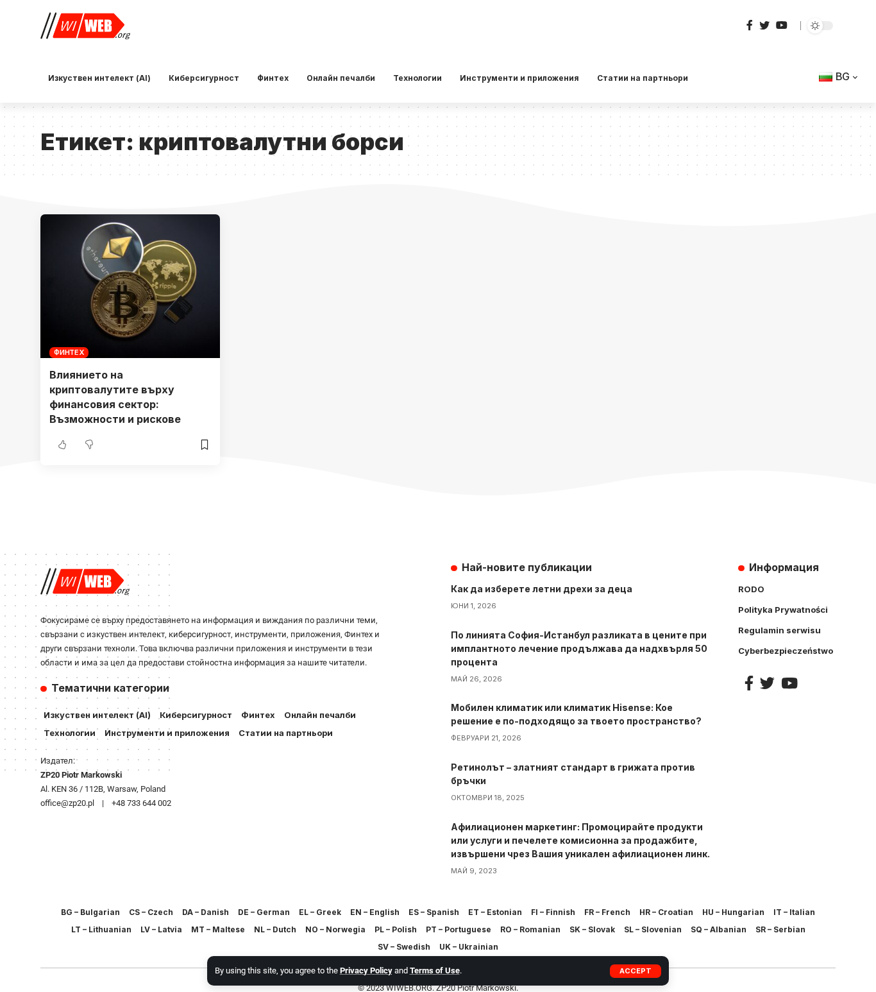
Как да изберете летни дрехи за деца (541, 588)
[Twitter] (764, 25)
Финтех (69, 352)
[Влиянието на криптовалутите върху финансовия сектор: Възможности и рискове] (130, 286)
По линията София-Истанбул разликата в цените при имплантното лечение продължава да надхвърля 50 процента (579, 648)
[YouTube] (782, 25)
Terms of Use (435, 970)
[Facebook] (749, 25)
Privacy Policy (366, 970)
